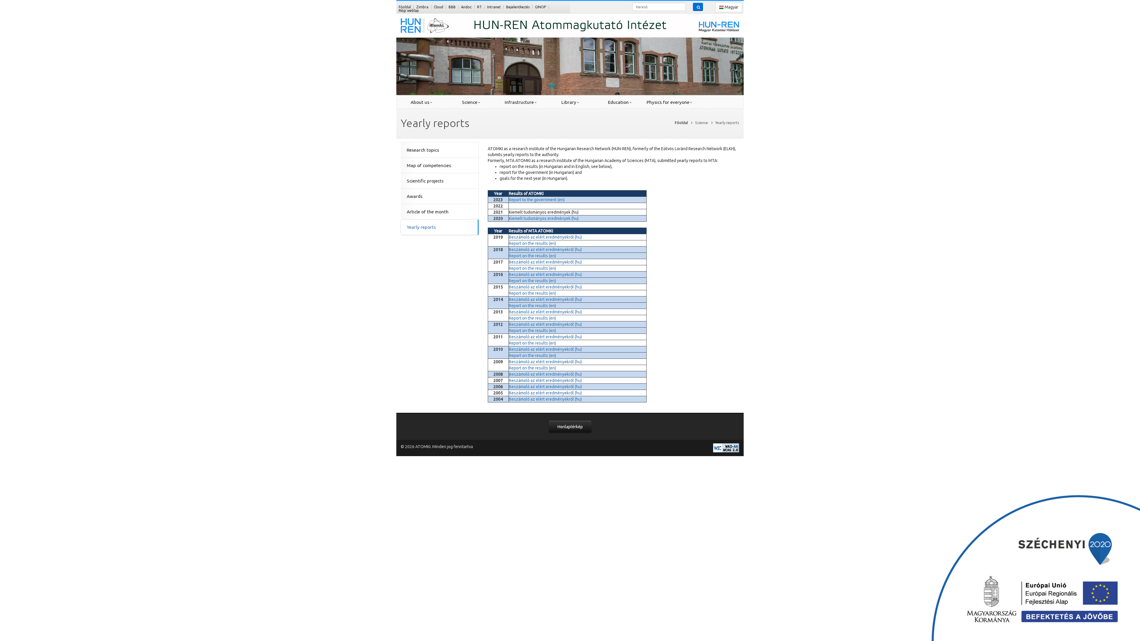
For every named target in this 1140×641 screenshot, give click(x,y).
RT (479, 7)
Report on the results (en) (532, 243)
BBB (452, 7)
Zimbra (422, 7)
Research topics (423, 150)
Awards (414, 196)
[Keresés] (698, 7)
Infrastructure (519, 102)
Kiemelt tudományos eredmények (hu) (544, 218)
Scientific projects (425, 180)
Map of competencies (429, 165)
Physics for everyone (668, 102)
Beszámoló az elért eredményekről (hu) (545, 237)
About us (420, 102)
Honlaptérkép (570, 426)
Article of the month (428, 211)
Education (618, 102)
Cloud (438, 7)
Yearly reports (421, 227)
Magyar (731, 7)
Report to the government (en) (537, 199)
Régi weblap (409, 10)
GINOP (540, 7)
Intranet (494, 7)
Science (469, 102)
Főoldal (405, 7)
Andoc (466, 7)
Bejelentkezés (518, 7)
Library (568, 102)
